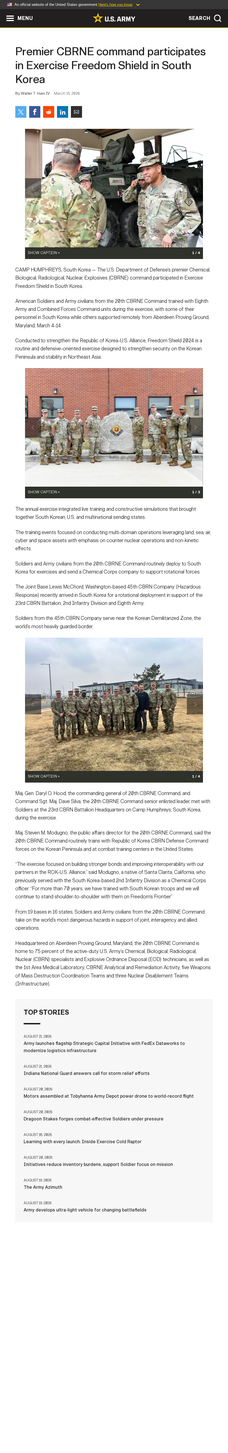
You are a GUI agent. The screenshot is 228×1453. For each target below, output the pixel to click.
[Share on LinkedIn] (62, 112)
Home (19, 1425)
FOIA (175, 1425)
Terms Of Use (107, 1425)
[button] (3, 12)
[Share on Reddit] (48, 112)
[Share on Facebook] (34, 112)
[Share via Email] (76, 112)
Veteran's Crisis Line (114, 1432)
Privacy (76, 1425)
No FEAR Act (201, 1425)
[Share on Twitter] (20, 112)
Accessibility (145, 1425)
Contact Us (46, 1425)
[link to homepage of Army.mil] (114, 18)
